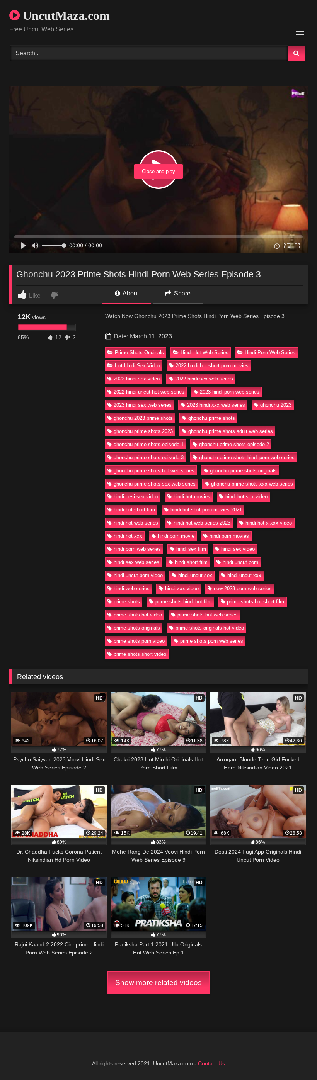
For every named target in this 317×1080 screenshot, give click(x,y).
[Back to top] (293, 1057)
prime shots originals (137, 628)
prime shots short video (140, 654)
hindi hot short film (134, 510)
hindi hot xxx (128, 536)
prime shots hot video (138, 615)
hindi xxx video (182, 588)
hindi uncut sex (195, 575)
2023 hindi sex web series (143, 405)
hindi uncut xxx (244, 575)
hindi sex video (238, 549)
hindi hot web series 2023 (202, 523)
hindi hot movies (192, 496)
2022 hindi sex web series (204, 379)
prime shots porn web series (211, 641)
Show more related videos (158, 982)
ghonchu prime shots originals (243, 471)
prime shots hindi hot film (183, 602)
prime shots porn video (139, 641)
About (130, 293)
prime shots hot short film (255, 602)
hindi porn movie (176, 536)
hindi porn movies (229, 536)
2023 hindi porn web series (229, 392)
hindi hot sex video (246, 496)
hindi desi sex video (136, 496)
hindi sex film (191, 549)
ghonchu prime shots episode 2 (234, 444)
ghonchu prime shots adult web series (230, 431)
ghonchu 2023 (275, 405)
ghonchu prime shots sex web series (155, 484)
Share (181, 293)
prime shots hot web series (207, 615)
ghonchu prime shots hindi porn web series (247, 457)
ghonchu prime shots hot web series (154, 471)
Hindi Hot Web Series (204, 352)
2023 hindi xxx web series (216, 405)
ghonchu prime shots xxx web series (252, 484)
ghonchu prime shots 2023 (143, 431)
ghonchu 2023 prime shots (143, 418)
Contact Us (211, 1063)
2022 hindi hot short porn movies (212, 365)
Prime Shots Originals (139, 352)
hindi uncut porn (240, 562)
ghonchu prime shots (211, 418)
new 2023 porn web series (243, 588)
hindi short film (191, 562)
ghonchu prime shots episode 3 (149, 457)
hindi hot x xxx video (268, 523)
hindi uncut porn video (138, 575)
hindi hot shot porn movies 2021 (206, 510)
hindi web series (132, 588)
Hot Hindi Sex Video (137, 365)
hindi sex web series (136, 562)
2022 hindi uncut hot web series (149, 392)
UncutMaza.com (65, 15)
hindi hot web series (136, 523)
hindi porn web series (137, 549)
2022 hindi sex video (137, 379)
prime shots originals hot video (210, 628)
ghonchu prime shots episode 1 (149, 444)
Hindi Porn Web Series (270, 352)
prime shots (127, 602)
